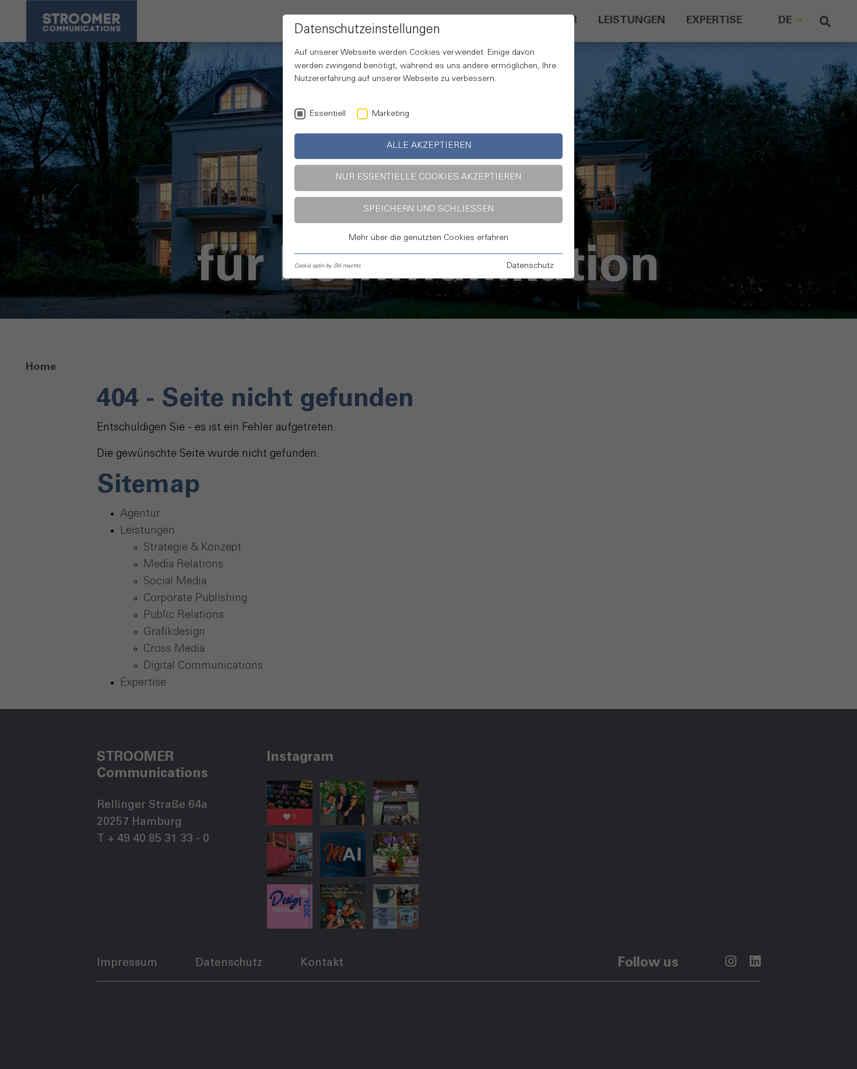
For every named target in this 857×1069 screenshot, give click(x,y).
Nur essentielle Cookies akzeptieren (428, 177)
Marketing (390, 114)
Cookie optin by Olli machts (327, 266)
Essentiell (328, 114)
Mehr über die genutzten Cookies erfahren (428, 238)
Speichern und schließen (428, 209)
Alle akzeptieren (429, 146)
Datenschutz (530, 266)
